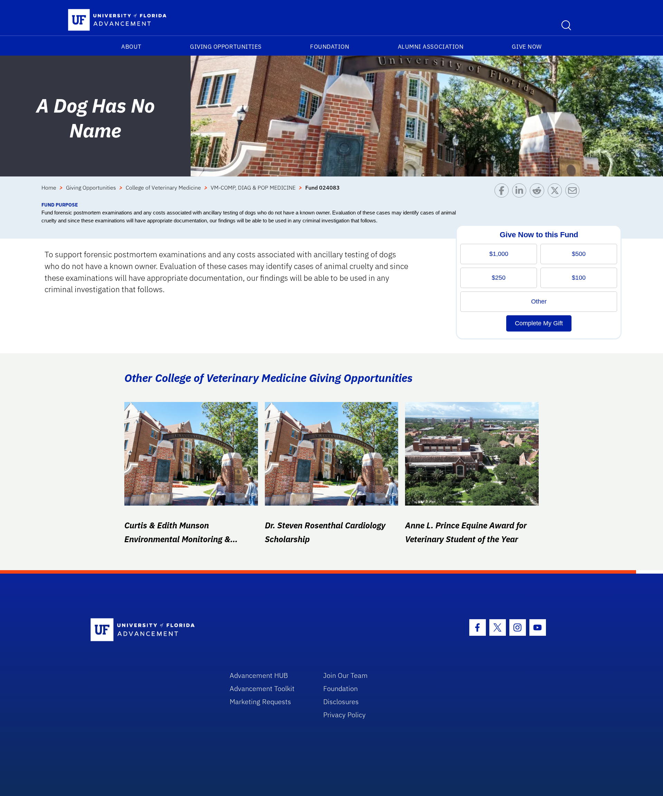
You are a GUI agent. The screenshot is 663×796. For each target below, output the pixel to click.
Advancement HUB (259, 675)
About (131, 46)
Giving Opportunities (226, 46)
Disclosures (341, 701)
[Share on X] (556, 192)
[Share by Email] (574, 192)
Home (48, 187)
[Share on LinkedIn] (521, 192)
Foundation (329, 46)
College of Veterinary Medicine (163, 187)
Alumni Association (431, 46)
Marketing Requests (260, 701)
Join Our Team (345, 675)
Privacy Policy (344, 714)
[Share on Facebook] (503, 192)
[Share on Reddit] (538, 192)
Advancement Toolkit (262, 688)
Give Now (526, 46)
